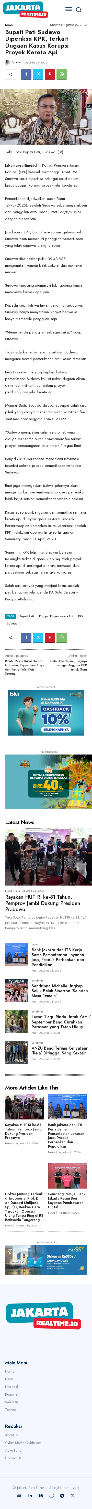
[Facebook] (26, 74)
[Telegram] (62, 1496)
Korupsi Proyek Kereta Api (56, 616)
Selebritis (37, 981)
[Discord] (19, 1496)
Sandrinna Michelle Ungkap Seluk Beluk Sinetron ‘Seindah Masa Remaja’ (60, 991)
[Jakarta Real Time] (30, 9)
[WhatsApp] (61, 74)
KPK (80, 616)
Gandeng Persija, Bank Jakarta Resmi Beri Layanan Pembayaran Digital (66, 1200)
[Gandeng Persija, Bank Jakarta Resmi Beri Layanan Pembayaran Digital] (67, 1176)
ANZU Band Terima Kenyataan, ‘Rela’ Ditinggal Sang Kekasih (61, 1050)
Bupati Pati (26, 616)
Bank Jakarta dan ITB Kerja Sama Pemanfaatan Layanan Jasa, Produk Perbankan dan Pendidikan (58, 957)
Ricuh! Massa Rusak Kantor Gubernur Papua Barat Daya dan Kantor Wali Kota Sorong (24, 667)
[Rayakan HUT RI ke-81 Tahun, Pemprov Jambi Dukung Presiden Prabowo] (48, 857)
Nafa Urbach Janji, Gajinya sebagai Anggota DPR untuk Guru (68, 665)
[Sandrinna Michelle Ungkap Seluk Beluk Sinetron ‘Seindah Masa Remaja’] (16, 990)
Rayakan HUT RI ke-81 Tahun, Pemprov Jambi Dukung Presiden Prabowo (42, 903)
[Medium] (41, 1496)
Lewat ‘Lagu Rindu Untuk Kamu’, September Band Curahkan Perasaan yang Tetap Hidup (62, 1022)
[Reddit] (51, 1496)
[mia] (8, 62)
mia (18, 62)
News (9, 25)
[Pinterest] (50, 74)
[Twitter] (38, 74)
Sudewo (12, 623)
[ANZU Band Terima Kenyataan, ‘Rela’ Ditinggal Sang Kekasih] (16, 1052)
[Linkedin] (30, 1496)
